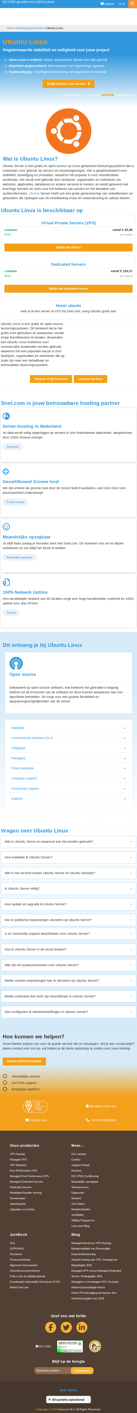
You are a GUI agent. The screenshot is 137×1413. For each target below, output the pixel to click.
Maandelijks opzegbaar (84, 1181)
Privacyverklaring (20, 1259)
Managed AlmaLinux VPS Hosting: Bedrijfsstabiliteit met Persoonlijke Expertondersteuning (91, 1249)
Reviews (76, 1170)
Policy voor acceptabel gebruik (27, 1276)
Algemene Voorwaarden (24, 1265)
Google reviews (126, 95)
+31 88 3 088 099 (102, 1120)
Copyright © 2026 (46, 1409)
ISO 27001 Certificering (84, 1176)
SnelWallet (77, 1214)
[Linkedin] (84, 1329)
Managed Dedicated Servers (26, 1181)
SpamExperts (18, 1203)
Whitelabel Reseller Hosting (26, 1192)
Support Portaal (80, 1165)
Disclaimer (16, 1254)
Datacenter (77, 1192)
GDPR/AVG (17, 1248)
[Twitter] (68, 1329)
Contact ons (38, 1120)
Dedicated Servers (21, 1187)
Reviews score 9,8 (102, 1106)
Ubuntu (34, 193)
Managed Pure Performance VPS (29, 1176)
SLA (12, 1243)
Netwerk (76, 1198)
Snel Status (78, 1203)
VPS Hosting (17, 1153)
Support (109, 3)
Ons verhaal (78, 1153)
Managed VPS (18, 1159)
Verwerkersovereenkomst (25, 1270)
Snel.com (37, 17)
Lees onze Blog (80, 1225)
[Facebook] (53, 1329)
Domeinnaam (18, 1198)
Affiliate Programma (82, 1220)
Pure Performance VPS (23, 1170)
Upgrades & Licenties (22, 1209)
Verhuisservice (80, 1187)
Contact (75, 1159)
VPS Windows (18, 1165)
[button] (68, 728)
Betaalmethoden (80, 1209)
